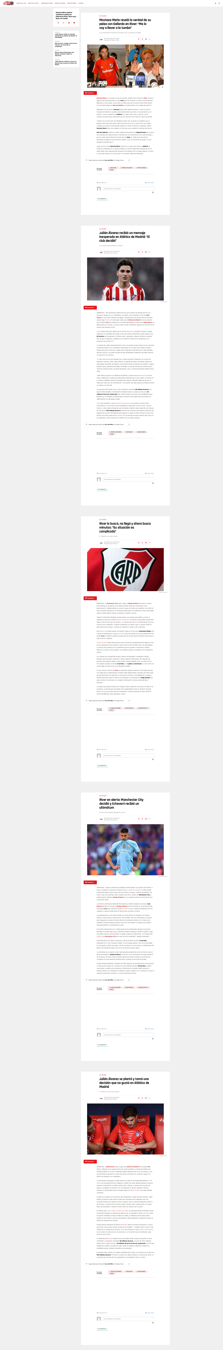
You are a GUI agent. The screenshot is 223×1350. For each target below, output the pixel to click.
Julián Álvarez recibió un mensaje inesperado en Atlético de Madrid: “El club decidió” (66, 35)
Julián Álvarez (147, 322)
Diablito (134, 622)
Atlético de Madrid (134, 320)
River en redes (71, 3)
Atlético (131, 331)
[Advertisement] (125, 450)
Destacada (113, 167)
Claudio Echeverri (102, 643)
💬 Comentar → (90, 93)
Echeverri (122, 634)
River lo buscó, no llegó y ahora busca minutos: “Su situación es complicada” (66, 45)
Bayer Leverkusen (123, 620)
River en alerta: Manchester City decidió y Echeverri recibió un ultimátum (64, 54)
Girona (140, 890)
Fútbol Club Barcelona (122, 403)
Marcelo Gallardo (127, 167)
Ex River (80, 3)
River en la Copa (33, 3)
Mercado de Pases (47, 3)
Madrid (125, 1225)
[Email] (74, 22)
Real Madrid (118, 415)
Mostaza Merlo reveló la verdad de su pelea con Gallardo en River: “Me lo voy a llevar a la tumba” (66, 16)
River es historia (60, 3)
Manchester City (143, 708)
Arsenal (110, 1239)
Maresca (102, 631)
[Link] (146, 39)
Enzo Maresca (129, 708)
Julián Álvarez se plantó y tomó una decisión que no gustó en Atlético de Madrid (66, 63)
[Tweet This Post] (142, 39)
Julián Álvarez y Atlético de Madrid (117, 1211)
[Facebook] (58, 22)
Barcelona (143, 375)
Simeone (107, 320)
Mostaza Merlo (101, 98)
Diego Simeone (135, 1190)
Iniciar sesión (150, 182)
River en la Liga (21, 3)
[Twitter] (63, 22)
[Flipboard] (69, 22)
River (145, 98)
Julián (98, 331)
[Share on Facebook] (138, 39)
